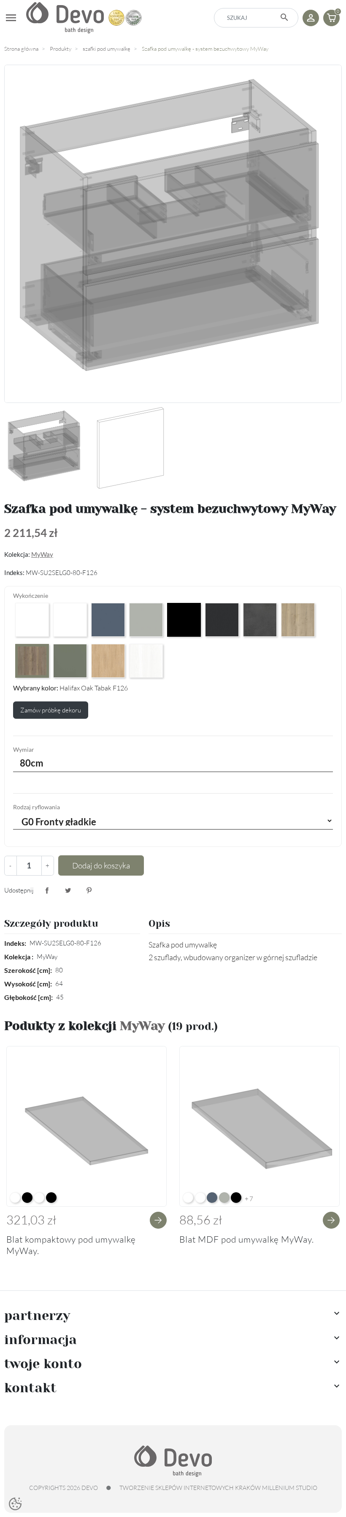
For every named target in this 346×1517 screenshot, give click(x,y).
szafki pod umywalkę (106, 48)
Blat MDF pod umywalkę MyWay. (246, 1239)
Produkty (60, 48)
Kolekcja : (18, 957)
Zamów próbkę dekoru (50, 710)
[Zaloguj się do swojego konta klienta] (311, 18)
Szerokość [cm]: (28, 970)
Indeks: (15, 943)
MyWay (42, 554)
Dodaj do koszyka (101, 865)
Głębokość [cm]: (28, 997)
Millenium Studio (289, 1487)
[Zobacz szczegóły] (158, 1220)
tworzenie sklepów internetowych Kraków (190, 1487)
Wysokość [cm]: (28, 984)
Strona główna (21, 48)
